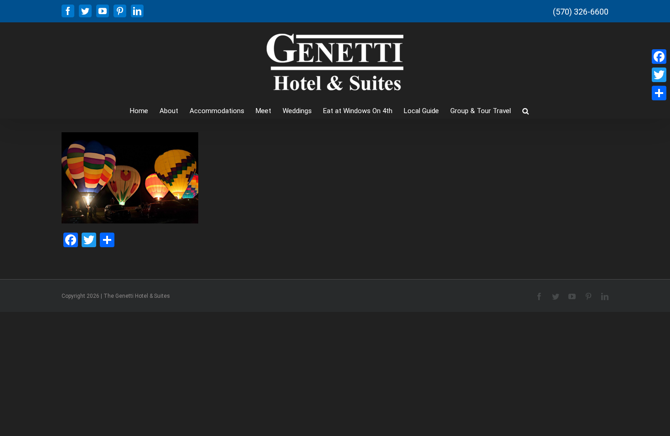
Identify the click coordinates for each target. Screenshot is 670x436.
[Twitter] (659, 75)
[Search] (525, 110)
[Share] (659, 93)
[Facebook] (659, 56)
